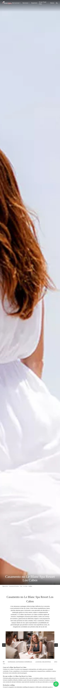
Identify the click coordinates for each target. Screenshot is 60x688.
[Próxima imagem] (56, 645)
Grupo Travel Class (42, 3)
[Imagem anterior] (4, 645)
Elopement (34, 3)
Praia (21, 586)
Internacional (15, 3)
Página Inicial (5, 586)
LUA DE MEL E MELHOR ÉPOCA (43, 661)
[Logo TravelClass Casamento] (7, 3)
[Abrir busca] (57, 3)
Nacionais (25, 3)
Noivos (52, 3)
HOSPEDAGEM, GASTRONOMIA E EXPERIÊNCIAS (20, 661)
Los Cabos (25, 586)
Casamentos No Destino (14, 586)
